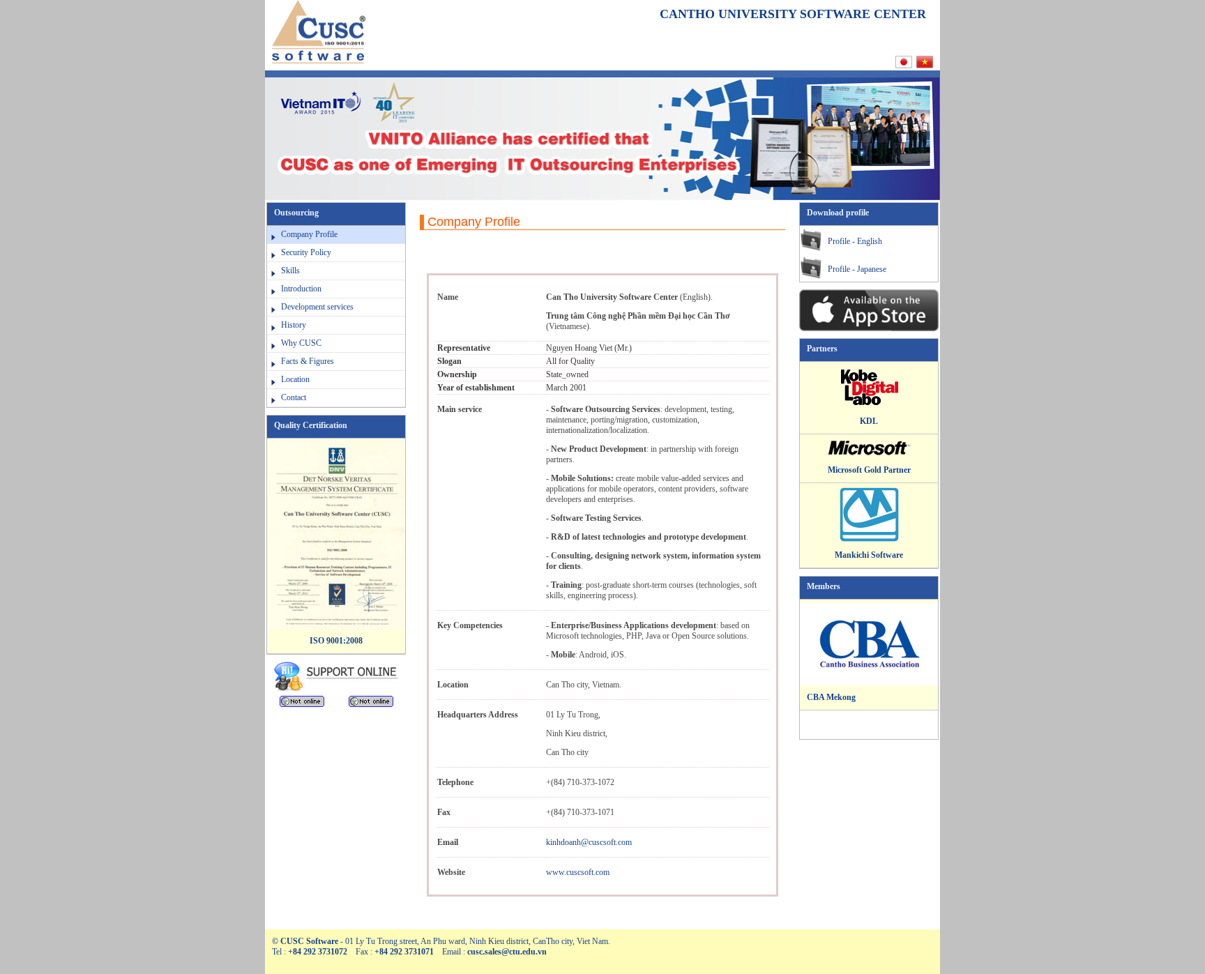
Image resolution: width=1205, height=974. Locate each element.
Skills (290, 270)
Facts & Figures (307, 361)
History (293, 325)
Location (295, 379)
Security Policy (306, 252)
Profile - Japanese (857, 269)
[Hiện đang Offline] (302, 704)
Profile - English (855, 241)
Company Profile (309, 234)
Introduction (301, 289)
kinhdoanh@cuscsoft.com (589, 842)
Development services (317, 307)
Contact (293, 397)
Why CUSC (301, 343)
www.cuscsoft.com (577, 872)
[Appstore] (869, 328)
